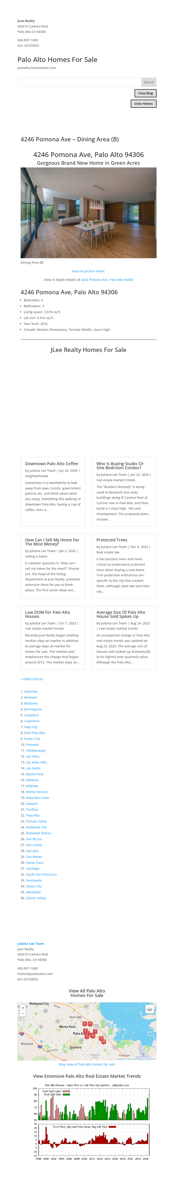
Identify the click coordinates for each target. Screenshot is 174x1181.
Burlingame (33, 709)
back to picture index (88, 271)
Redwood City (36, 827)
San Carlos (34, 845)
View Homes (143, 103)
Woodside (33, 892)
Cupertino (31, 721)
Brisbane (31, 703)
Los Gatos (33, 768)
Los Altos (32, 756)
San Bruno (34, 839)
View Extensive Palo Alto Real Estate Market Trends (87, 1076)
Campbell (31, 715)
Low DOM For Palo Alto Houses (47, 614)
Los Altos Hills (36, 762)
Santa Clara (35, 862)
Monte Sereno (36, 792)
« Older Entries (32, 679)
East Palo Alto (34, 733)
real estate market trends (116, 480)
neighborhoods (36, 476)
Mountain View (37, 798)
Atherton (31, 691)
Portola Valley (36, 821)
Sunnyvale (34, 880)
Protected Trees (112, 540)
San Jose (32, 851)
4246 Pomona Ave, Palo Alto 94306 (107, 279)
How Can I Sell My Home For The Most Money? (52, 542)
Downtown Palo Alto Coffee (51, 463)
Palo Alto (32, 815)
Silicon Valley (36, 898)
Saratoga (32, 868)
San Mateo (34, 856)
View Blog (145, 93)
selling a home (36, 556)
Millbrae (32, 780)
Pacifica (32, 809)
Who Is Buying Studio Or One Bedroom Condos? (120, 465)
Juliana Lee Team (43, 470)
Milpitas (32, 786)
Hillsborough (36, 750)
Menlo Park (35, 774)
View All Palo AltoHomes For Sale (87, 993)
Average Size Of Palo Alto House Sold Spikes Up (121, 614)
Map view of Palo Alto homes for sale (87, 1064)
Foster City (32, 739)
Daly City (30, 727)
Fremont (32, 744)
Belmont (30, 697)
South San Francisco (41, 874)
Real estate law (108, 552)
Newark (32, 803)
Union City (34, 886)
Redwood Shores (38, 833)
